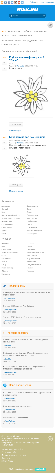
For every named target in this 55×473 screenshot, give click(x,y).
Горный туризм (32, 215)
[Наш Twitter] (12, 2)
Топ (41, 40)
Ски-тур (30, 224)
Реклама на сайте (9, 452)
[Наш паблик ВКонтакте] (5, 2)
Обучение (31, 249)
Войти (32, 2)
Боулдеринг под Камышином (27, 137)
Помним (30, 268)
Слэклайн (5, 209)
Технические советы (10, 252)
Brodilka (8, 345)
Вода (3, 212)
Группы (5, 35)
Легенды (5, 262)
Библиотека (6, 259)
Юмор (4, 265)
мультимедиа (25, 35)
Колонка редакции (18, 333)
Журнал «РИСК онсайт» (12, 449)
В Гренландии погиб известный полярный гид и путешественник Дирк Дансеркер (24, 368)
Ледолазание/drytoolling (11, 218)
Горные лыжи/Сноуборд (11, 215)
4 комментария (15, 130)
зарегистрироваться (46, 2)
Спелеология (32, 227)
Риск (4, 31)
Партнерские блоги (20, 385)
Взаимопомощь (8, 268)
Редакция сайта (11, 310)
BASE (4, 234)
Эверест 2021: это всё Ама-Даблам (18, 306)
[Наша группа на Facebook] (9, 2)
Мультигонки (32, 218)
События (28, 31)
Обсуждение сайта (34, 265)
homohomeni (10, 298)
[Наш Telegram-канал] (22, 2)
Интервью (5, 243)
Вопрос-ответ (14, 31)
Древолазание (32, 206)
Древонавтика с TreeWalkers (15, 417)
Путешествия (7, 221)
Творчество (31, 262)
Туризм (4, 230)
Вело (29, 209)
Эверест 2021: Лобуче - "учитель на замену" (22, 317)
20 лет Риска (7, 461)
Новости (30, 243)
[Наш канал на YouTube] (19, 2)
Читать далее (16, 124)
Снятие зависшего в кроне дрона (17, 406)
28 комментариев (16, 191)
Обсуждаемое (30, 40)
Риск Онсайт (32, 255)
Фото (3, 246)
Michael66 (20, 66)
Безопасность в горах (35, 252)
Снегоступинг (7, 227)
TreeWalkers (10, 398)
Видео (29, 246)
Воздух (29, 212)
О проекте (6, 458)
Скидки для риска (10, 44)
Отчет (4, 255)
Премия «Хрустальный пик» (14, 455)
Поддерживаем (16, 286)
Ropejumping (32, 234)
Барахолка (6, 274)
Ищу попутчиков (33, 259)
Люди (13, 35)
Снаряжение (40, 31)
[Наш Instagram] (15, 2)
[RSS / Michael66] (2, 2)
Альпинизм (6, 206)
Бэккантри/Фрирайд (34, 230)
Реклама (30, 271)
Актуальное (7, 40)
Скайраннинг (32, 221)
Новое (18, 40)
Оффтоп (12, 63)
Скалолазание (14, 140)
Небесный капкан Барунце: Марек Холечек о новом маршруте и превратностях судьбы (25, 354)
